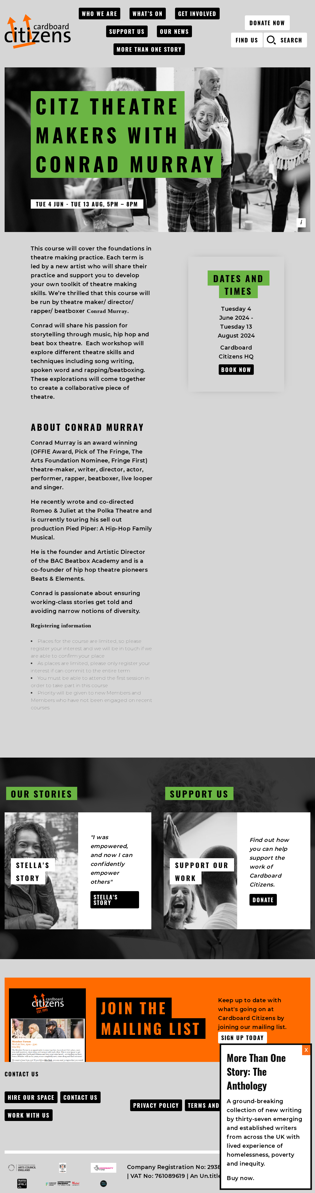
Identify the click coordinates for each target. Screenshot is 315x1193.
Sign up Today (242, 1038)
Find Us (247, 40)
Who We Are (99, 14)
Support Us (127, 31)
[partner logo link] (22, 1168)
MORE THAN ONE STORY (149, 49)
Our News (174, 31)
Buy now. (240, 1178)
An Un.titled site (214, 1176)
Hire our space (31, 1097)
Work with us (29, 1115)
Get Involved (197, 14)
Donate (263, 900)
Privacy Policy (156, 1105)
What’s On (148, 14)
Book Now (236, 370)
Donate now (267, 23)
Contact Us (80, 1097)
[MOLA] (38, 31)
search (291, 40)
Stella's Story (106, 900)
